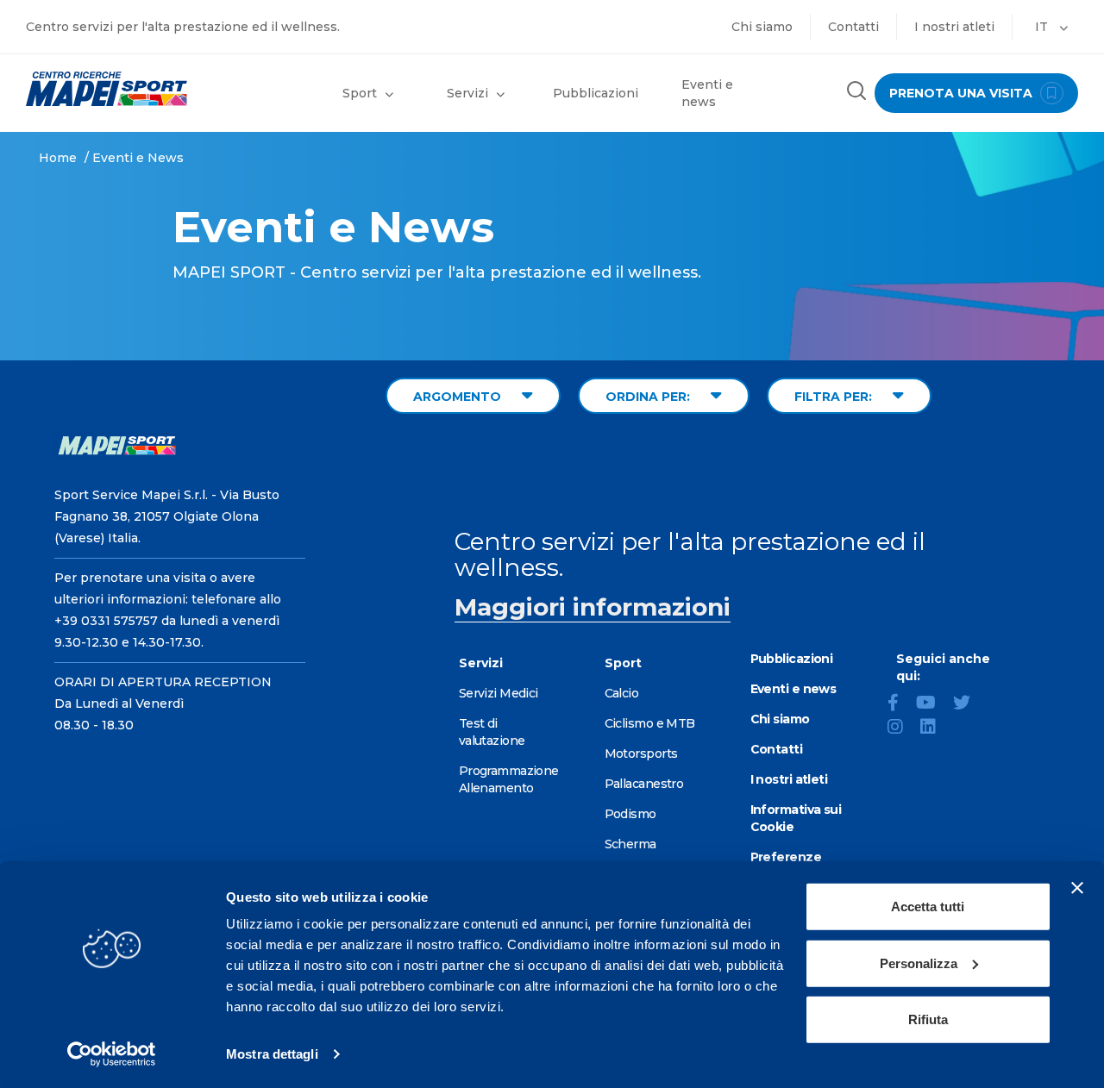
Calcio (622, 693)
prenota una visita (962, 93)
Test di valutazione (492, 732)
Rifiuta (928, 1019)
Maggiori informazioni (593, 607)
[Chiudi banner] (1077, 888)
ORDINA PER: (649, 396)
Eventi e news (707, 93)
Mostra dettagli (272, 1054)
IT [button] (1043, 26)
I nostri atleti (954, 26)
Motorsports (641, 753)
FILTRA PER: (834, 396)
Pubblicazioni (595, 93)
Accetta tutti (927, 906)
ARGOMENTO (459, 396)
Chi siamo (762, 26)
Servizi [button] (467, 93)
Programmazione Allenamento (509, 779)
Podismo (630, 814)
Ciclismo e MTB (650, 723)
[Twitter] (968, 704)
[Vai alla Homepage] (138, 89)
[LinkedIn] (935, 728)
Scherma (630, 844)
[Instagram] (902, 728)
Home (58, 158)
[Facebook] (900, 704)
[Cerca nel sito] (856, 92)
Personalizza (918, 962)
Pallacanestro (644, 783)
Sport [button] (359, 93)
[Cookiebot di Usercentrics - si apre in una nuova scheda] (111, 1054)
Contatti (853, 26)
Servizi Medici (498, 693)
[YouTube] (933, 704)
